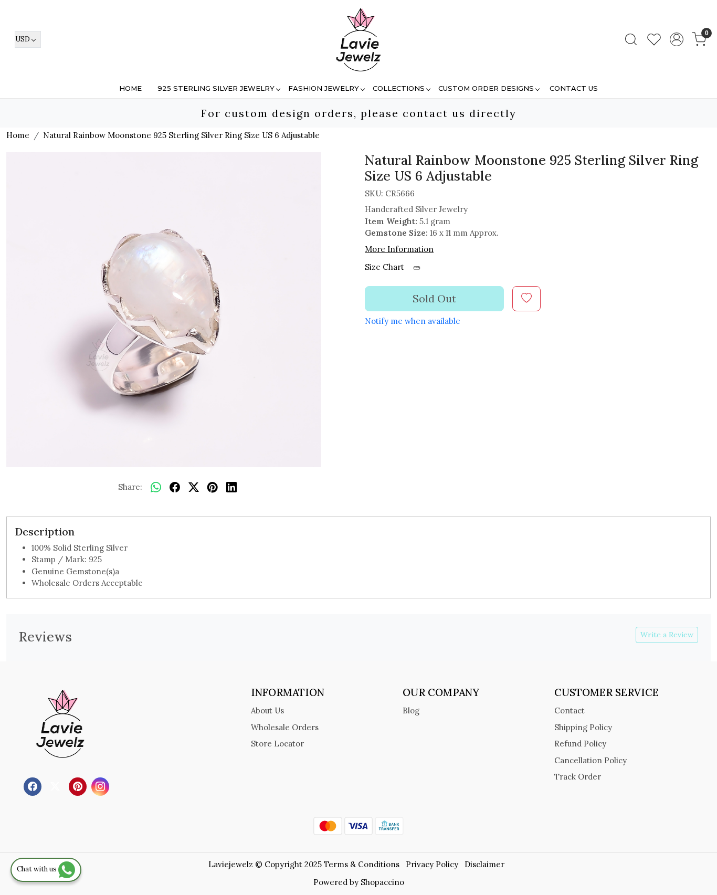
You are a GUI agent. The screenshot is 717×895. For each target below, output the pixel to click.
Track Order (577, 777)
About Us (267, 710)
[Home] (358, 39)
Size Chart (385, 267)
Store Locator (277, 744)
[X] (56, 786)
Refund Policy (580, 744)
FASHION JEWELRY (323, 88)
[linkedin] (231, 488)
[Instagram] (101, 786)
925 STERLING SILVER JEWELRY (216, 88)
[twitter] (193, 488)
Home (130, 88)
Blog (411, 710)
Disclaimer (484, 864)
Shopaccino (382, 882)
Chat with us (37, 869)
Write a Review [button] (666, 634)
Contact (569, 710)
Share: (130, 487)
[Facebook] (34, 786)
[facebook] (174, 488)
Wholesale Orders (285, 727)
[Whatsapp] (155, 488)
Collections (399, 88)
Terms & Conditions (361, 864)
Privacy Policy (432, 864)
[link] (630, 39)
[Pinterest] (79, 786)
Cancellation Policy (590, 760)
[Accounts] (677, 39)
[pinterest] (212, 488)
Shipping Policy (583, 727)
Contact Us (574, 88)
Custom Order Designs (486, 88)
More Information (399, 249)
